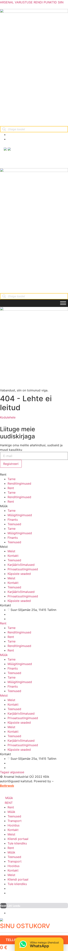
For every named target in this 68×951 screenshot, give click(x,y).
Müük (4, 655)
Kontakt (13, 556)
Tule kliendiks (17, 843)
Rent (11, 488)
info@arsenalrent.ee (25, 134)
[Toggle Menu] (63, 303)
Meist (11, 551)
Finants (13, 519)
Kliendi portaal (18, 839)
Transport (15, 821)
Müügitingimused (20, 515)
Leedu (16, 905)
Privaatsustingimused (23, 569)
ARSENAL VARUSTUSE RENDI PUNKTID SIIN (31, 2)
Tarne (11, 479)
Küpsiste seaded (19, 574)
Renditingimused (19, 483)
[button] (7, 417)
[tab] (34, 623)
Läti (9, 905)
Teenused (14, 524)
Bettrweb (7, 786)
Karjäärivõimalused (21, 565)
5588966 (18, 139)
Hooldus (13, 825)
